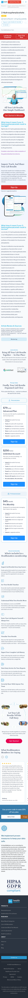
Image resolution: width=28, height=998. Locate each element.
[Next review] (6, 757)
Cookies (19, 977)
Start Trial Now (21, 36)
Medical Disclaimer (9, 968)
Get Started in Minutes (14, 115)
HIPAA (12, 977)
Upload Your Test (14, 2)
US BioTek (5, 25)
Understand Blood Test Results (9, 927)
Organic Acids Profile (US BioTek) (12, 22)
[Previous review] (2, 757)
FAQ (2, 944)
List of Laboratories (6, 930)
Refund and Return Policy (14, 980)
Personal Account (6, 910)
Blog (2, 948)
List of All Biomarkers (7, 924)
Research (3, 5)
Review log (14, 339)
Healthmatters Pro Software (9, 913)
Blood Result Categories (7, 921)
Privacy (5, 977)
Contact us (14, 957)
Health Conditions (6, 934)
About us (3, 941)
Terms (19, 968)
